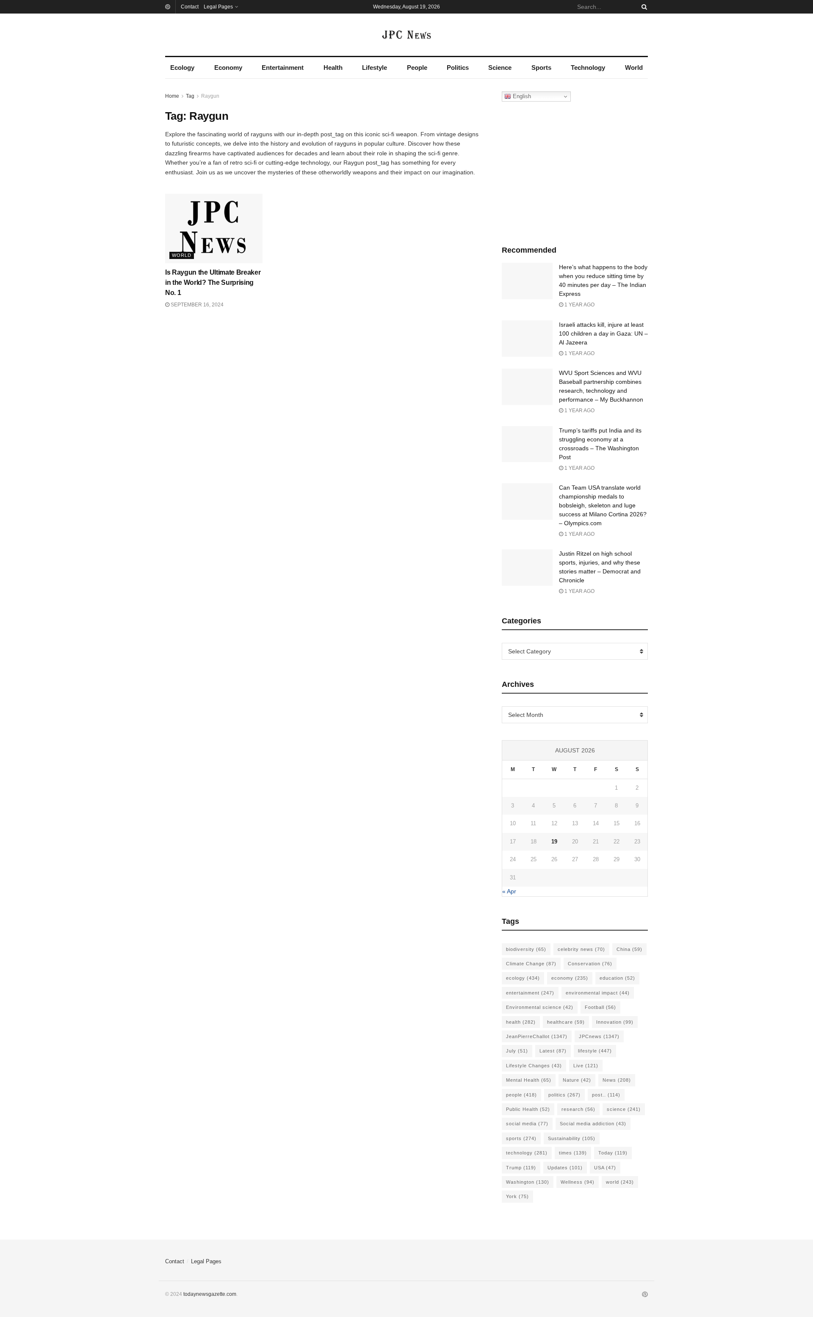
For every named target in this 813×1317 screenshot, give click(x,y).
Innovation (614, 1022)
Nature (577, 1080)
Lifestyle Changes (534, 1065)
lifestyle (595, 1050)
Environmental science (539, 1007)
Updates (565, 1167)
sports (521, 1138)
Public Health (528, 1109)
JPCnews (599, 1036)
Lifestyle (374, 67)
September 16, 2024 (196, 305)
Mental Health (528, 1080)
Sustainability (571, 1138)
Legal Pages (218, 7)
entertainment (530, 992)
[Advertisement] (575, 171)
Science (500, 67)
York (517, 1196)
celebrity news (581, 949)
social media (527, 1123)
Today (613, 1152)
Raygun (210, 96)
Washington (527, 1182)
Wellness (578, 1182)
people (521, 1094)
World (634, 67)
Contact (190, 7)
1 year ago (579, 305)
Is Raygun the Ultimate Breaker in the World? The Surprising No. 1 (212, 282)
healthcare (566, 1022)
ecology (523, 978)
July (517, 1050)
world (620, 1182)
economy (569, 978)
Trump (521, 1167)
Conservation (590, 963)
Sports (541, 67)
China (629, 949)
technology (527, 1152)
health (521, 1022)
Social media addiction (593, 1123)
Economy (228, 67)
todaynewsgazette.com (209, 1294)
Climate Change (531, 963)
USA (605, 1167)
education (617, 978)
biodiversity (526, 949)
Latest (553, 1050)
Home (172, 96)
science (624, 1109)
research (578, 1109)
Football (600, 1007)
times (573, 1152)
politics (564, 1094)
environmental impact (598, 992)
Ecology (182, 67)
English (521, 96)
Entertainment (283, 67)
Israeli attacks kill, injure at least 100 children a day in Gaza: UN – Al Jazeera (603, 333)
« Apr (509, 891)
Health (333, 67)
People (417, 67)
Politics (458, 67)
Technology (588, 67)
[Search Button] (642, 7)
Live (585, 1065)
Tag (190, 96)
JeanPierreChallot (536, 1036)
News (617, 1080)
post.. (606, 1094)
